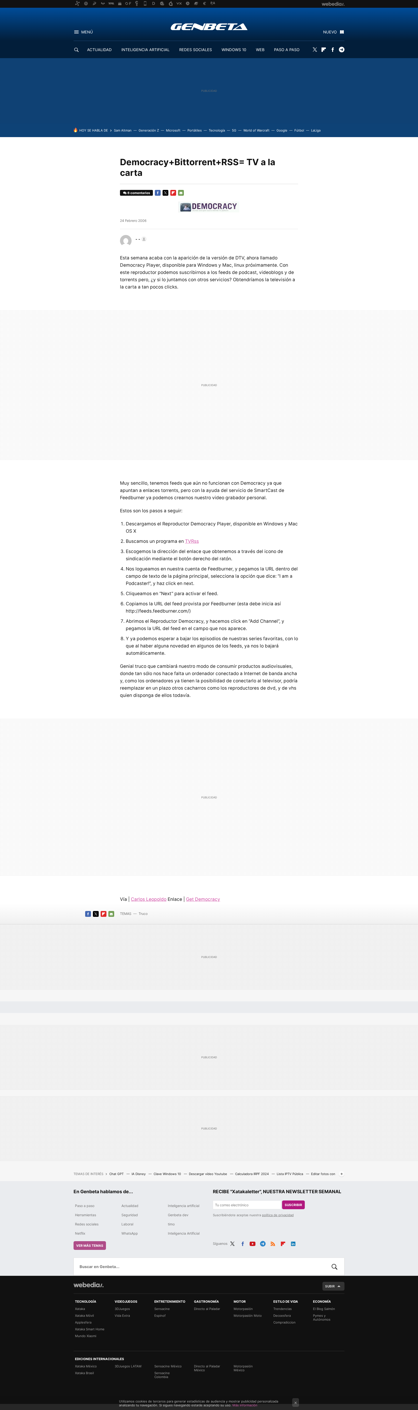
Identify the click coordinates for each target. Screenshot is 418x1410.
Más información (244, 1405)
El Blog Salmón (324, 1309)
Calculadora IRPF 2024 (252, 1174)
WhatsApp (129, 1233)
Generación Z (149, 130)
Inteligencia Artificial (184, 1233)
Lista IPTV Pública (290, 1174)
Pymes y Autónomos (321, 1317)
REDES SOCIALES (195, 49)
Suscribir (293, 1205)
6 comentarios (138, 193)
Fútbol (299, 130)
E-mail (181, 193)
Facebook (333, 50)
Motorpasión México (243, 1368)
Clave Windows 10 (168, 1174)
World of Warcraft (256, 130)
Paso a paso (84, 1206)
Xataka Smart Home (89, 1329)
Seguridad (129, 1215)
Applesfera (83, 1322)
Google (281, 130)
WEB (260, 49)
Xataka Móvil (84, 1315)
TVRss (192, 541)
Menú (87, 32)
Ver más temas (89, 1245)
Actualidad (129, 1206)
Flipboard (324, 50)
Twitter (315, 50)
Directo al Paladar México (207, 1368)
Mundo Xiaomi (85, 1336)
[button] (140, 239)
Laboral (127, 1224)
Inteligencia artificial (183, 1206)
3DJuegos (122, 1309)
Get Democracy (203, 899)
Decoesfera (282, 1315)
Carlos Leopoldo (148, 899)
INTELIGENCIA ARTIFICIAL (145, 49)
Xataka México (86, 1366)
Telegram (341, 50)
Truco (143, 913)
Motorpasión (243, 1309)
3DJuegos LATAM (128, 1366)
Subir (330, 1286)
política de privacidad (278, 1215)
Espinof (160, 1315)
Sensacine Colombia (162, 1375)
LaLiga (316, 130)
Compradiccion (284, 1322)
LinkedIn (293, 1243)
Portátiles (194, 130)
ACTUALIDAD (99, 49)
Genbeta (209, 27)
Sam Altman (123, 130)
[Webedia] (89, 1285)
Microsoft (173, 130)
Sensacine (162, 1309)
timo (171, 1224)
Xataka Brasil (84, 1373)
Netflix (80, 1233)
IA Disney (139, 1174)
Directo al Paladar (207, 1309)
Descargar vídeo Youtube (208, 1174)
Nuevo (330, 32)
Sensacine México (168, 1366)
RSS (273, 1243)
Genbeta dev (178, 1215)
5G (234, 130)
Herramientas (85, 1215)
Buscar (334, 1266)
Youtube (252, 1243)
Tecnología (217, 130)
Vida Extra (122, 1315)
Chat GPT (117, 1174)
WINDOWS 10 (234, 49)
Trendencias (282, 1309)
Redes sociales (86, 1224)
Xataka (80, 1309)
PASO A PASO (286, 49)
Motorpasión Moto (248, 1315)
